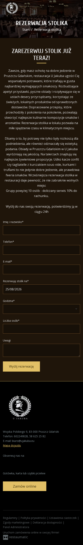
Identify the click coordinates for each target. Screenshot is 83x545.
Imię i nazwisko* (13, 222)
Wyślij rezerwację (21, 366)
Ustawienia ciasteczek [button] (63, 518)
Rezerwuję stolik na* (16, 281)
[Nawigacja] (76, 10)
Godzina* (9, 301)
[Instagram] (13, 461)
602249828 (21, 436)
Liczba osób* (11, 320)
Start (26, 29)
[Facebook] (6, 461)
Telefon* (8, 242)
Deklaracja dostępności (48, 522)
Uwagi (7, 340)
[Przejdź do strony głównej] (12, 9)
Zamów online (24, 486)
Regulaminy (10, 518)
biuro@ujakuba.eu (23, 441)
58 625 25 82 (37, 436)
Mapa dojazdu (12, 445)
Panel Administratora (16, 527)
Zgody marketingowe (16, 522)
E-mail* (7, 261)
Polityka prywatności (33, 518)
